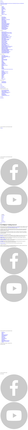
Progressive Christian (4, 14)
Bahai (2, 60)
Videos (2, 58)
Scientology (3, 74)
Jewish (16, 3)
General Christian (12, 3)
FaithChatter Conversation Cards (5, 95)
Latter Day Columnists (4, 41)
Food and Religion (4, 17)
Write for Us (3, 336)
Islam (2, 66)
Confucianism (3, 63)
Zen (2, 78)
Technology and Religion (5, 28)
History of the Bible (4, 91)
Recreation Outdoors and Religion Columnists (7, 46)
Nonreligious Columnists (4, 43)
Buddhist (1, 3)
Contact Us (3, 339)
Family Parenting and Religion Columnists (7, 36)
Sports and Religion (4, 18)
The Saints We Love (4, 94)
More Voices (3, 11)
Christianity (3, 62)
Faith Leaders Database (4, 59)
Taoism (2, 77)
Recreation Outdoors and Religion (6, 23)
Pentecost (3, 220)
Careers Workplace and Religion (5, 24)
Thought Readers (2, 86)
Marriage (3, 216)
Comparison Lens (4, 81)
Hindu (15, 3)
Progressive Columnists (4, 45)
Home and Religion (4, 27)
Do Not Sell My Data (4, 338)
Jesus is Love (3, 93)
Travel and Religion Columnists (5, 52)
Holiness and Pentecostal (4, 65)
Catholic (3, 3)
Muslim (22, 3)
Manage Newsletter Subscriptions (5, 340)
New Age (3, 70)
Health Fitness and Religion (5, 26)
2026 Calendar (3, 55)
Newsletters (1, 96)
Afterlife (3, 217)
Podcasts (1, 85)
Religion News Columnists (5, 47)
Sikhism (3, 75)
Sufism (2, 76)
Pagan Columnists (4, 44)
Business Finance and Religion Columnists (7, 32)
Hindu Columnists (4, 38)
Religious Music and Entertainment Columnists (7, 49)
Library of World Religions (5, 334)
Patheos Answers (4, 57)
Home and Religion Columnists (5, 39)
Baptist (2, 61)
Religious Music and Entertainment (6, 19)
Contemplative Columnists (5, 34)
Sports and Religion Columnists (5, 50)
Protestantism (3, 72)
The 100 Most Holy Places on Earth (6, 56)
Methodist (3, 68)
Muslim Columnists (4, 42)
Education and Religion (4, 25)
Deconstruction (3, 221)
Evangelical (9, 3)
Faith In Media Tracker (3, 87)
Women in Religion (4, 22)
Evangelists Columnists (4, 35)
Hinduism (3, 64)
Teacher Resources (4, 82)
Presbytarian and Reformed (5, 71)
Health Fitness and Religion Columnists (6, 37)
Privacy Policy (3, 337)
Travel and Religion (4, 29)
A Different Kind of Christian (5, 92)
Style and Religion (4, 21)
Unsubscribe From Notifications (5, 341)
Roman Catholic (4, 73)
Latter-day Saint (19, 3)
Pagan (2, 13)
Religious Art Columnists (5, 48)
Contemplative (6, 3)
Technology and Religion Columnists (6, 51)
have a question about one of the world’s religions (13, 227)
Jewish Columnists (4, 40)
